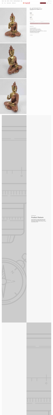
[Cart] (51, 3)
